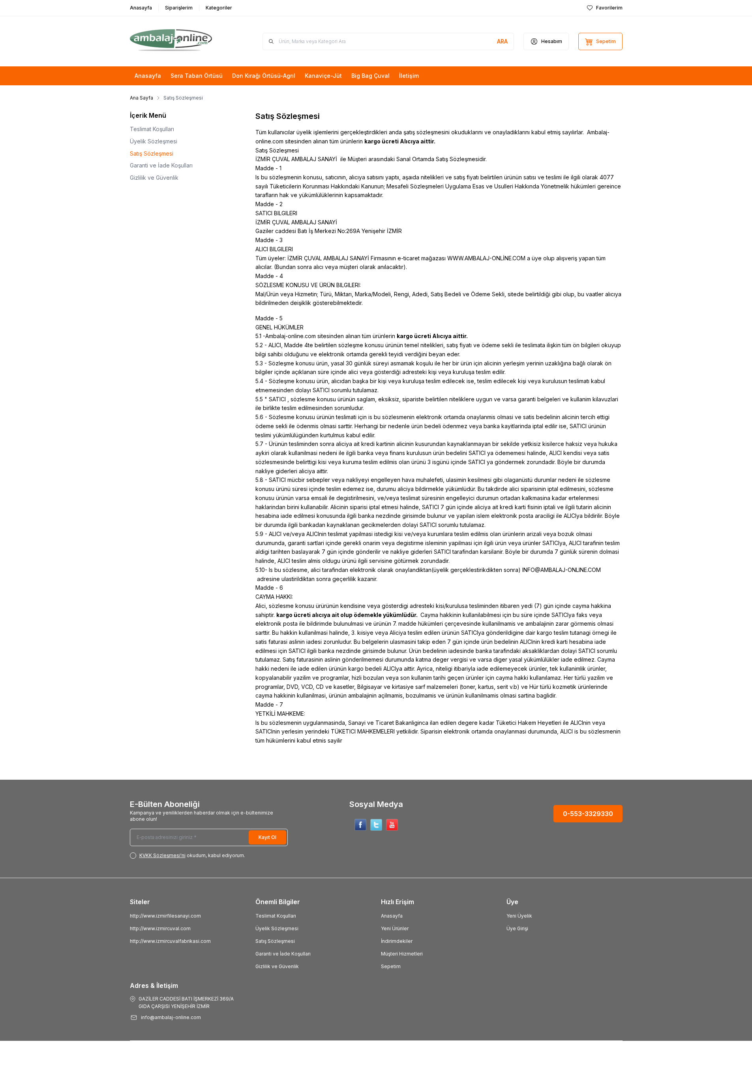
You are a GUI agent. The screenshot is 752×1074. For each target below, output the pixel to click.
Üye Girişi (517, 928)
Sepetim (391, 966)
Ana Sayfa (141, 98)
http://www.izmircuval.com (160, 928)
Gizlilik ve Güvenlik (154, 177)
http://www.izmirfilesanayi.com (165, 916)
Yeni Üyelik (519, 916)
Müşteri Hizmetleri (402, 954)
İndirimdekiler (397, 941)
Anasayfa (392, 916)
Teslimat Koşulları (152, 129)
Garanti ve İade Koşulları (161, 165)
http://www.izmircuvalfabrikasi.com (170, 941)
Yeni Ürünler (395, 928)
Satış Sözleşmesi (151, 153)
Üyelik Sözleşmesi (153, 141)
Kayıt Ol (267, 837)
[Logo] (177, 41)
